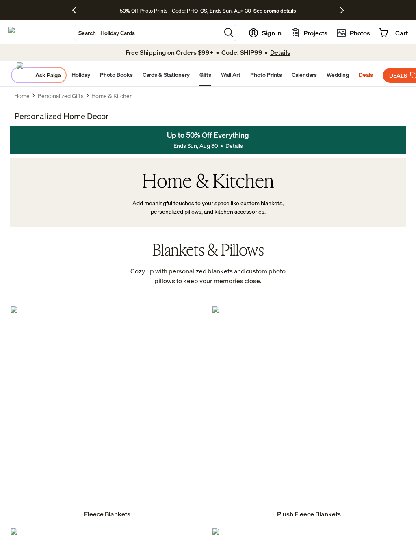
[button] (229, 33)
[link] (107, 412)
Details (234, 146)
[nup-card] (107, 412)
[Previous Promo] (77, 10)
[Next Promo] (342, 10)
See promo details (275, 10)
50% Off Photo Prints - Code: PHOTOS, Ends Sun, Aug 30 (185, 10)
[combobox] (148, 33)
